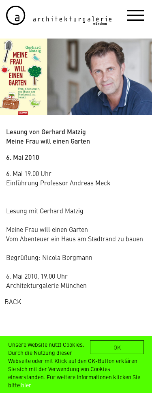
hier (26, 385)
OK (117, 347)
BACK (12, 301)
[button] (135, 15)
